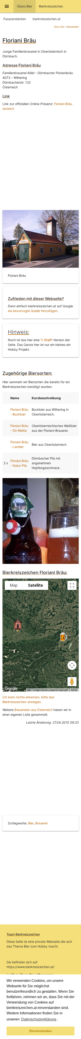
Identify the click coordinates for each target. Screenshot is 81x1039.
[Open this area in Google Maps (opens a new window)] (11, 689)
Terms (74, 690)
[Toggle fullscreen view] (72, 585)
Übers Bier (59, 27)
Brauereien (73, 27)
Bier (31, 823)
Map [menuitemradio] (14, 585)
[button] (59, 1019)
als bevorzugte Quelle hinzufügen (32, 311)
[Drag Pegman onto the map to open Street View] (72, 681)
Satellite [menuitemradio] (35, 585)
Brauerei (41, 823)
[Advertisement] (40, 159)
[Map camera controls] (72, 665)
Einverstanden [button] (40, 1031)
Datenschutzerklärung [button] (38, 1019)
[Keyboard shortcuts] (28, 690)
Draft (47, 340)
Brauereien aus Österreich (33, 710)
